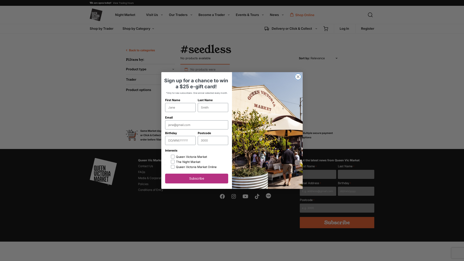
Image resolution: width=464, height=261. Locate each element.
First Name (172, 100)
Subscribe (196, 178)
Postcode (204, 133)
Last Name (205, 100)
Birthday (171, 133)
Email (169, 117)
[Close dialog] (298, 77)
